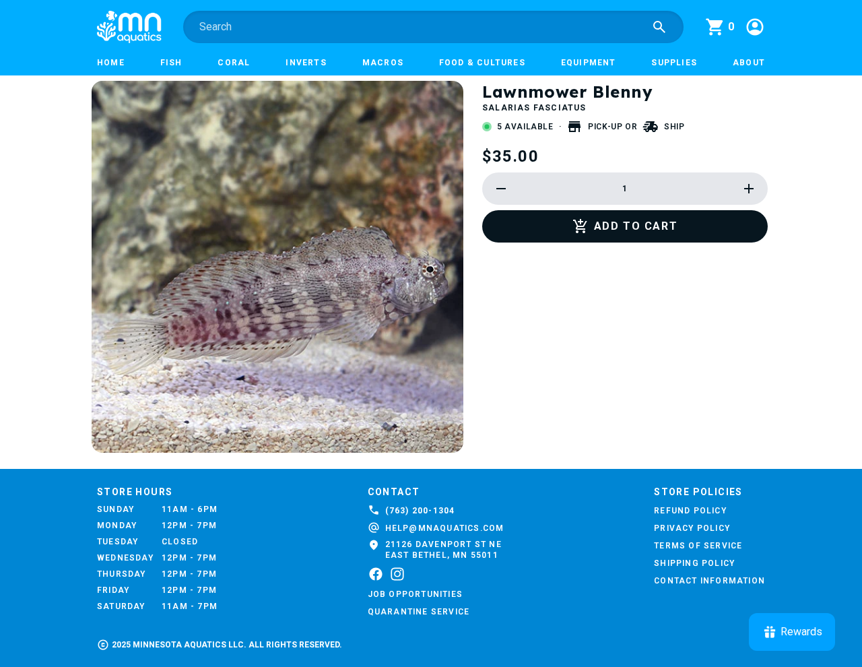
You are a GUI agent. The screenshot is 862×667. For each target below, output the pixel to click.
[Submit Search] (659, 27)
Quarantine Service (419, 611)
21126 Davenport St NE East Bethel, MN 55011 (443, 550)
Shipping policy (694, 563)
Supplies (674, 62)
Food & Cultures (482, 62)
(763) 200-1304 (420, 510)
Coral (234, 62)
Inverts (306, 62)
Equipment (588, 62)
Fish (171, 62)
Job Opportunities (415, 594)
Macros (382, 62)
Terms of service (698, 545)
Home (111, 62)
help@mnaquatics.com (444, 528)
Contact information (709, 580)
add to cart (636, 226)
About (749, 62)
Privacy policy (692, 528)
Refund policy (690, 510)
